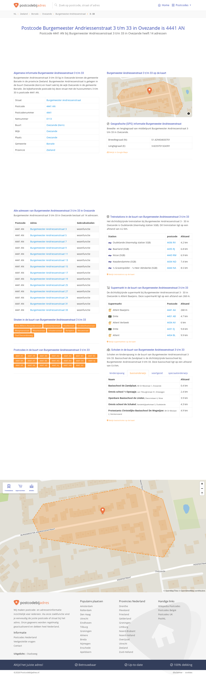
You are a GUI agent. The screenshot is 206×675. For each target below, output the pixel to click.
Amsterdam (86, 606)
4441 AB (43, 365)
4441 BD (80, 356)
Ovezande (52, 131)
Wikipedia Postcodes (169, 606)
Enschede (85, 647)
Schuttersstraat (55, 330)
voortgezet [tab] (157, 373)
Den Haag (85, 614)
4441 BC (92, 356)
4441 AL (55, 365)
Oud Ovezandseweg (24, 335)
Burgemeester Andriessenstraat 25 (49, 285)
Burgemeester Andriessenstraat (64, 100)
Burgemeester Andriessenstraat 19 (49, 278)
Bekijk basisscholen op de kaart (121, 420)
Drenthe (123, 606)
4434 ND (171, 261)
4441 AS (19, 356)
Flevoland (124, 610)
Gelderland (125, 618)
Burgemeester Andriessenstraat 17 (49, 272)
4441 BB (43, 356)
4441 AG (55, 360)
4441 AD (55, 356)
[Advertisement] (103, 50)
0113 (49, 118)
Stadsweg (32, 653)
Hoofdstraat (68, 325)
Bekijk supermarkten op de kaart (122, 341)
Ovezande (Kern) (55, 125)
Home (165, 5)
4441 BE (43, 360)
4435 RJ (171, 248)
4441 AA (67, 356)
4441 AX (19, 365)
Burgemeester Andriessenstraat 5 (48, 235)
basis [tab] (138, 373)
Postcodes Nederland (25, 637)
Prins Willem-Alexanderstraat (28, 325)
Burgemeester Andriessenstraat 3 (48, 229)
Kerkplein (70, 330)
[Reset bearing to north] (202, 493)
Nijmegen (85, 643)
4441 (49, 112)
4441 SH (80, 360)
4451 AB (171, 316)
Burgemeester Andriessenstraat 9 (48, 247)
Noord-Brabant (127, 631)
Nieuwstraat (83, 330)
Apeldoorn (85, 651)
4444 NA (171, 267)
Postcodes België (167, 610)
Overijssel (124, 639)
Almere (84, 635)
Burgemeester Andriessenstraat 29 (49, 297)
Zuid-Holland (126, 651)
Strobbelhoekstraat (86, 325)
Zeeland (51, 149)
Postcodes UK (165, 614)
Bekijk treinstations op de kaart (121, 274)
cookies (188, 672)
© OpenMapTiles (170, 590)
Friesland (124, 614)
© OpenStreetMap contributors (192, 590)
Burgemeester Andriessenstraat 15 (49, 266)
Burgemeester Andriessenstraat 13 (49, 260)
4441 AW (68, 365)
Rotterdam (86, 610)
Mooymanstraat (22, 330)
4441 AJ (91, 360)
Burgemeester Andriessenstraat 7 (48, 241)
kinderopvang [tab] (117, 373)
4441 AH (67, 360)
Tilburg (84, 626)
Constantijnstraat (52, 325)
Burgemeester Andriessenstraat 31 (49, 303)
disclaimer (178, 672)
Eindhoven (86, 622)
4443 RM (171, 255)
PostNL (162, 618)
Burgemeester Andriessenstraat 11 (49, 253)
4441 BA (19, 360)
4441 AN (175, 28)
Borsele (51, 143)
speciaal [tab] (178, 373)
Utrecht (84, 618)
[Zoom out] (202, 488)
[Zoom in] (202, 483)
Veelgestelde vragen (24, 641)
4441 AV (79, 365)
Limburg (123, 626)
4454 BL (171, 335)
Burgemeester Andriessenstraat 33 (49, 309)
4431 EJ (171, 328)
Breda (83, 639)
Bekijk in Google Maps (118, 152)
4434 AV (171, 322)
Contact (18, 645)
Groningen (86, 631)
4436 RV (171, 242)
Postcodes (182, 5)
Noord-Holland (127, 635)
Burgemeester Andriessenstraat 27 (49, 291)
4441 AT (31, 360)
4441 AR (31, 356)
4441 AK (31, 365)
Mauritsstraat (39, 330)
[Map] (149, 97)
